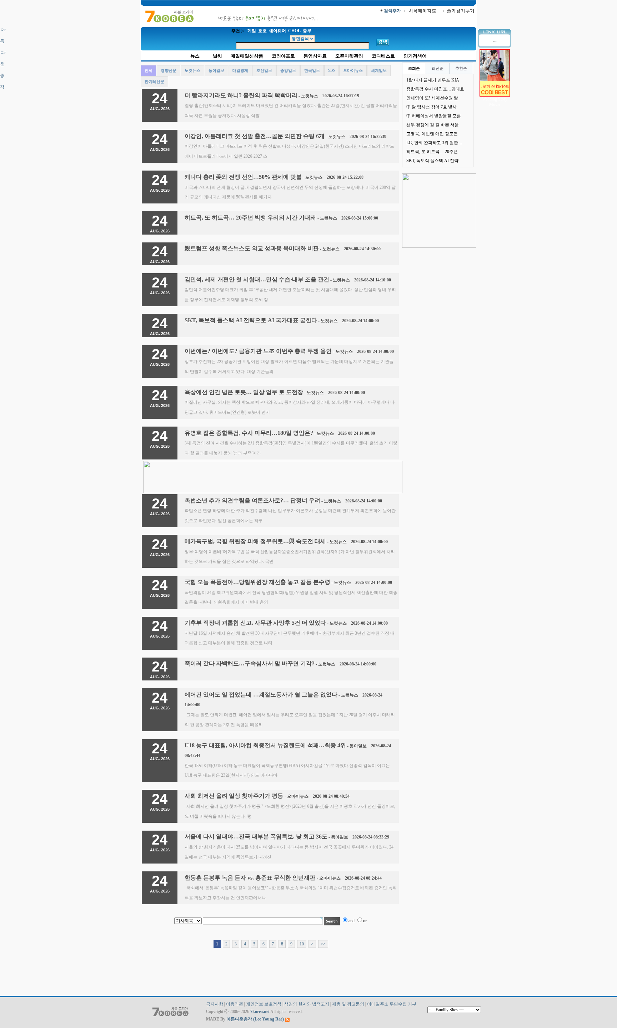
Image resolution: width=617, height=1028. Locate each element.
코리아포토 (283, 56)
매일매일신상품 (247, 56)
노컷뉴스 (192, 70)
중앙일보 (288, 70)
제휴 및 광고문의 (348, 1004)
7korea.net (260, 1011)
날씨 (217, 56)
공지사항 (214, 1004)
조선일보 (264, 70)
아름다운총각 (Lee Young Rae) (255, 1019)
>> (323, 943)
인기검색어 (415, 56)
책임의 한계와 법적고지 (306, 1004)
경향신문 (168, 70)
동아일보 (216, 70)
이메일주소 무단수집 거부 (391, 1004)
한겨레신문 (154, 81)
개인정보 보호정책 (263, 1004)
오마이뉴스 (353, 70)
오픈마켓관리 (349, 56)
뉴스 (195, 56)
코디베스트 (383, 56)
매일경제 (240, 70)
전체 (148, 70)
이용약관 (234, 1004)
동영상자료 (315, 56)
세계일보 (379, 70)
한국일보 (312, 70)
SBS (331, 70)
